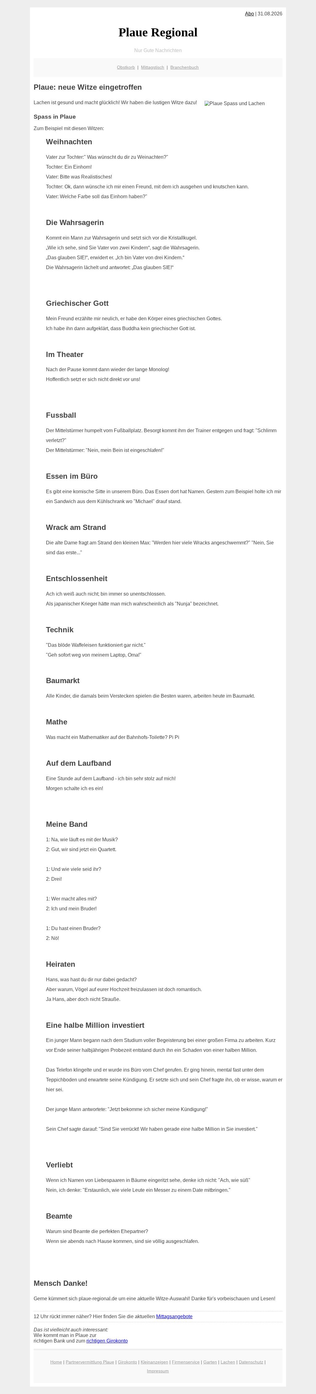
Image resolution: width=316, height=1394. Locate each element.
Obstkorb (126, 67)
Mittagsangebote (174, 1316)
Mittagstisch (152, 67)
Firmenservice (186, 1361)
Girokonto (127, 1361)
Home (56, 1361)
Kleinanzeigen (154, 1361)
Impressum (158, 1370)
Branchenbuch (184, 67)
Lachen (228, 1361)
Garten (210, 1361)
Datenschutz (251, 1361)
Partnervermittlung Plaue (90, 1361)
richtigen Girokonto (107, 1340)
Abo (249, 13)
